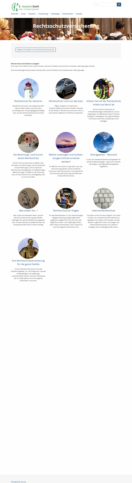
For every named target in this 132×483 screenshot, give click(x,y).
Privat (23, 14)
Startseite (14, 14)
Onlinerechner (67, 14)
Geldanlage (55, 14)
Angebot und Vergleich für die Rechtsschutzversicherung (35, 50)
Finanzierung (43, 14)
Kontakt (79, 14)
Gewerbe (32, 14)
